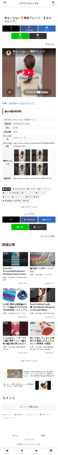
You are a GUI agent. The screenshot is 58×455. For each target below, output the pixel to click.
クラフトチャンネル (29, 3)
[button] (38, 36)
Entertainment (20, 189)
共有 (29, 197)
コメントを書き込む (29, 407)
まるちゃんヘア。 (27, 103)
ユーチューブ (19, 197)
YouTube (13, 103)
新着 (43, 435)
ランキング (29, 439)
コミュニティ (29, 193)
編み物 (7, 189)
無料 (27, 201)
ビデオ (7, 197)
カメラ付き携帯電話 (12, 193)
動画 (37, 197)
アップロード (45, 189)
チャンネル (42, 193)
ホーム (15, 435)
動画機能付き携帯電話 (13, 201)
